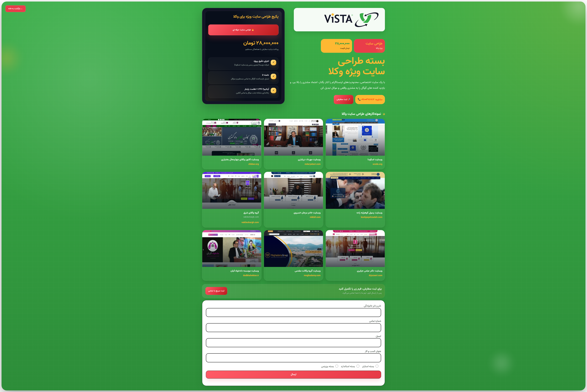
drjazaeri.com (375, 275)
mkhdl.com (315, 217)
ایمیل (378, 336)
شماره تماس (375, 321)
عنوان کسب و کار (373, 351)
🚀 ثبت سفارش (344, 99)
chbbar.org (253, 164)
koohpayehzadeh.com (371, 217)
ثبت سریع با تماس (216, 291)
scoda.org (377, 164)
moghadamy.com (312, 275)
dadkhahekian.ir (251, 275)
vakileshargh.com (250, 222)
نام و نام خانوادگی (372, 306)
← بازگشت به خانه (15, 8)
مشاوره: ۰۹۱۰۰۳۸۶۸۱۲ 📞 (370, 100)
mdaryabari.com (313, 164)
